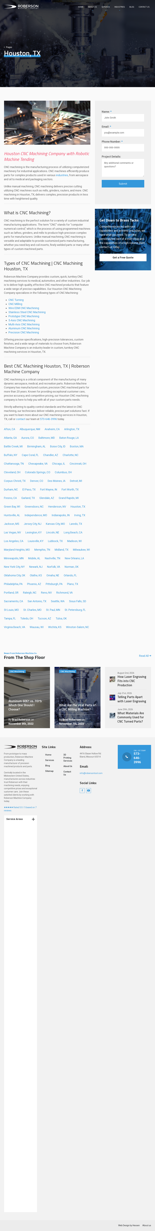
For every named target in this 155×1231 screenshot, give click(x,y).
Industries (119, 6)
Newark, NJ (36, 566)
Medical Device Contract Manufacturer (21, 857)
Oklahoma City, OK (14, 575)
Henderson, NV (57, 506)
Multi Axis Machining (20, 869)
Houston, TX (78, 506)
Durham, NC (11, 489)
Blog (131, 6)
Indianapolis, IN (61, 515)
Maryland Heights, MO (17, 549)
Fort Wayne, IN (48, 489)
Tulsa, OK (61, 618)
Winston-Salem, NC (77, 627)
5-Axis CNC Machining (21, 320)
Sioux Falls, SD (77, 601)
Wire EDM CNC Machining (23, 308)
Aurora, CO (27, 437)
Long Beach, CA (73, 532)
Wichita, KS (54, 627)
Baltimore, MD (46, 437)
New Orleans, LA (74, 558)
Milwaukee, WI (81, 549)
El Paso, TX (29, 489)
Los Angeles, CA (13, 541)
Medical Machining (19, 875)
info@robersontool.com (91, 773)
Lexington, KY (33, 532)
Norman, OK (72, 566)
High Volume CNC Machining (18, 1124)
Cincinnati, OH (78, 463)
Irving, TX (79, 515)
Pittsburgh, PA (54, 584)
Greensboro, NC (34, 506)
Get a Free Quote (123, 257)
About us (146, 1225)
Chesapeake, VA (38, 463)
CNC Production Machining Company (20, 829)
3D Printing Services (20, 967)
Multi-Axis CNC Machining (24, 324)
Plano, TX (72, 584)
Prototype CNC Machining (23, 316)
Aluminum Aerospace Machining (20, 1066)
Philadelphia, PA (13, 584)
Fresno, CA (10, 498)
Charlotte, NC (70, 455)
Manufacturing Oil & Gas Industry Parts (19, 1080)
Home (80, 6)
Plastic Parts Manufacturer (16, 1043)
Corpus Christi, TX (15, 480)
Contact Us (144, 6)
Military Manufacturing (21, 1095)
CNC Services (16, 981)
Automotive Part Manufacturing (18, 1138)
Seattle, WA (57, 601)
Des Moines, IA (56, 480)
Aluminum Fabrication (21, 1006)
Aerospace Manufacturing (17, 1147)
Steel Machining (18, 1012)
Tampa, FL (10, 618)
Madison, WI (74, 541)
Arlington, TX (71, 429)
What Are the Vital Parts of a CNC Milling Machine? (77, 697)
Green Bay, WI (12, 506)
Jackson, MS (11, 523)
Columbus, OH (63, 472)
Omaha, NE (52, 575)
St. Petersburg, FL (75, 609)
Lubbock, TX (55, 541)
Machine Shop (17, 1001)
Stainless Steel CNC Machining (27, 312)
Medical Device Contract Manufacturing (17, 889)
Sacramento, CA (13, 601)
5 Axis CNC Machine (19, 1073)
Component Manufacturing (17, 974)
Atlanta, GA (10, 437)
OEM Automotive (18, 962)
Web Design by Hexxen (129, 1225)
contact (20, 419)
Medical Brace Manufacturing (17, 1088)
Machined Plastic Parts (21, 1022)
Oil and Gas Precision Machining (20, 1155)
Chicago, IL (58, 463)
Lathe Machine (17, 1196)
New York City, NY (14, 566)
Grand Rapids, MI (69, 498)
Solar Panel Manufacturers (17, 1110)
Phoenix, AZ (34, 584)
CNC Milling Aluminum (21, 1050)
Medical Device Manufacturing (17, 955)
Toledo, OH (26, 618)
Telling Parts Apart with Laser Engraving (128, 697)
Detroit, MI (76, 480)
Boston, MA (77, 446)
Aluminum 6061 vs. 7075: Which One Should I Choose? (27, 697)
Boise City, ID (57, 446)
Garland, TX (28, 498)
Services (106, 6)
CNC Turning (16, 299)
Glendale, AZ (46, 498)
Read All (144, 655)
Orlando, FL (70, 575)
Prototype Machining (20, 880)
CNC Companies (18, 1017)
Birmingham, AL (36, 446)
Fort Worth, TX (70, 489)
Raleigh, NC (29, 592)
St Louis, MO (11, 609)
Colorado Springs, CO (37, 472)
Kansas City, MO (55, 523)
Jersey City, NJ (32, 523)
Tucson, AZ (44, 618)
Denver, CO (36, 480)
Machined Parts (17, 995)
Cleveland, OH (12, 472)
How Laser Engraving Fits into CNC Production (128, 679)
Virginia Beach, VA (14, 627)
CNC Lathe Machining (20, 1182)
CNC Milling (15, 304)
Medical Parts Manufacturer (16, 1057)
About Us (92, 6)
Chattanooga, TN (14, 463)
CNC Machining (17, 836)
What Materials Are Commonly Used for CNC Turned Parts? (128, 716)
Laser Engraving (18, 1207)
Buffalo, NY (10, 455)
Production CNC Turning (18, 921)
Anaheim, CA (52, 429)
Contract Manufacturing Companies (17, 945)
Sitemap (49, 771)
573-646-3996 (48, 419)
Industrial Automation (20, 1117)
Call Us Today (134, 757)
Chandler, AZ (50, 455)
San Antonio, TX (37, 601)
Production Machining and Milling (21, 930)
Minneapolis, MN (14, 558)
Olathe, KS (36, 575)
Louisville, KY (35, 541)
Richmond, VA (64, 592)
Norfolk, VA (53, 566)
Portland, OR (11, 592)
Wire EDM (14, 906)
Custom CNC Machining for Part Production (19, 1174)
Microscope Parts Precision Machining (20, 1102)
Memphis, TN (42, 549)
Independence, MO (36, 515)
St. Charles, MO (32, 609)
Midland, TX (61, 549)
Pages (9, 47)
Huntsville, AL (12, 515)
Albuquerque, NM (30, 429)
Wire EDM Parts (17, 1201)
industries (62, 175)
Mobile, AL (34, 558)
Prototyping (15, 937)
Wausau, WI (37, 627)
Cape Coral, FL (30, 455)
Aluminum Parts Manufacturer (18, 988)
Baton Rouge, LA (69, 437)
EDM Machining (17, 1131)
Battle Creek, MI (13, 446)
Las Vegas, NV (12, 532)
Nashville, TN (52, 558)
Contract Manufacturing (17, 843)
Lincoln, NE (52, 532)
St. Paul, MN (53, 609)
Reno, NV (46, 592)
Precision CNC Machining (23, 332)
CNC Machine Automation (16, 1164)
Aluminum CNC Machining (24, 328)
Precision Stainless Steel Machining (19, 1189)
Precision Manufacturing (17, 1035)
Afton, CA (9, 429)
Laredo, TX (75, 523)
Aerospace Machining (20, 1028)
